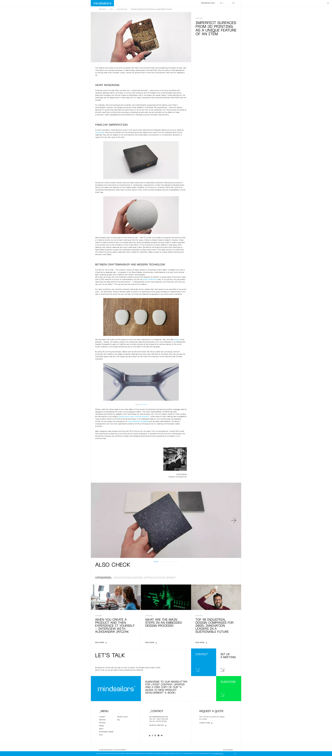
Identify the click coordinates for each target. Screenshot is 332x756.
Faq (118, 719)
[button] (156, 561)
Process (102, 723)
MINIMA (230, 749)
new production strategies (138, 421)
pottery (177, 339)
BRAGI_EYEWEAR (143, 404)
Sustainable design (106, 731)
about (101, 729)
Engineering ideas (208, 3)
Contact (102, 717)
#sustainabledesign (128, 578)
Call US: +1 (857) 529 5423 (158, 719)
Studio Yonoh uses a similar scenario (134, 416)
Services (102, 719)
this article (99, 132)
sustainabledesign (121, 9)
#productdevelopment (160, 578)
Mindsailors (102, 9)
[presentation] (98, 520)
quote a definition (150, 279)
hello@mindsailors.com (158, 716)
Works (101, 726)
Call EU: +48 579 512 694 (158, 721)
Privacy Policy (218, 753)
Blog (111, 9)
